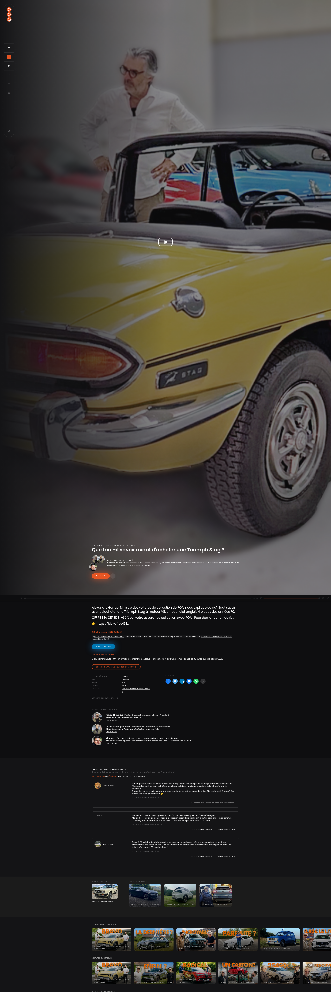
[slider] (137, 598)
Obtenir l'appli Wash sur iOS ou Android (116, 667)
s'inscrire (112, 776)
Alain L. (99, 815)
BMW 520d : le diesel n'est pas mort (145, 905)
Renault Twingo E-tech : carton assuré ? (238, 982)
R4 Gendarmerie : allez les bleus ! (276, 949)
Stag (124, 685)
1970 (123, 682)
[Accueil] (9, 14)
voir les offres (103, 646)
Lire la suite (111, 720)
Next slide (328, 939)
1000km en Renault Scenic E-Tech (180, 905)
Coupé (125, 676)
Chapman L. (108, 785)
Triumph (125, 679)
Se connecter (98, 776)
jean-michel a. (110, 844)
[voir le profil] (98, 785)
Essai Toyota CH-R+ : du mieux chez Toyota (154, 982)
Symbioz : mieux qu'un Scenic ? (214, 905)
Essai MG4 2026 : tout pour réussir (277, 982)
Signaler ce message (140, 802)
